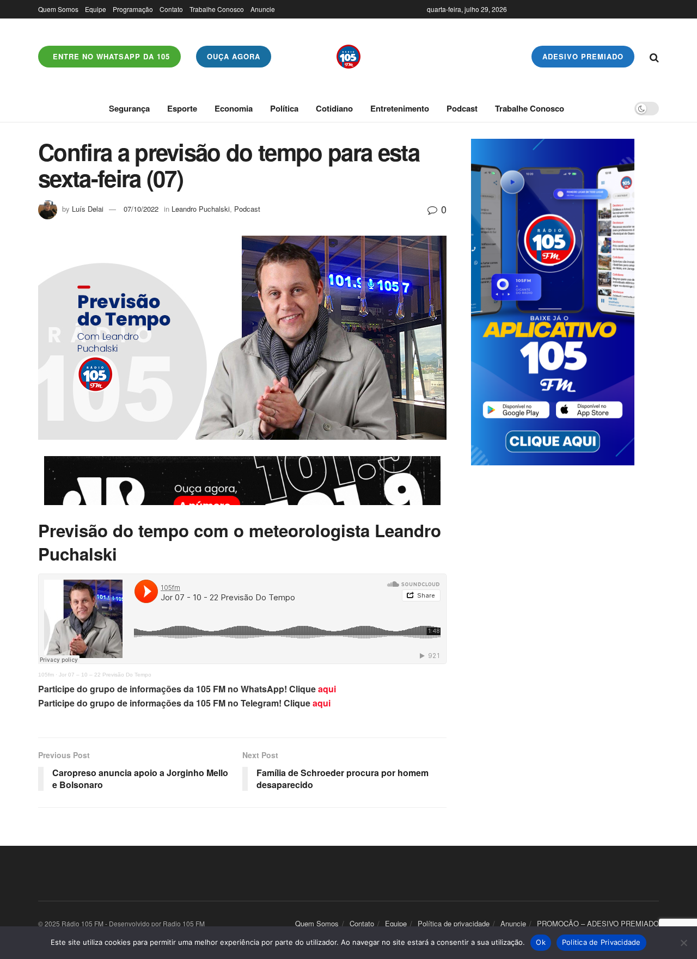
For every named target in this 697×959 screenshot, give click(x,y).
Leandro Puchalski (201, 209)
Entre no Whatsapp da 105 (110, 56)
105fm (46, 675)
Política (284, 108)
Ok (541, 942)
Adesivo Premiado (582, 56)
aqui (327, 689)
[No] (683, 942)
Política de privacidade (454, 923)
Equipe (95, 9)
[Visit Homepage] (348, 56)
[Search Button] (654, 56)
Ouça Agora (233, 56)
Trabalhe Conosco (216, 9)
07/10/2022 (141, 209)
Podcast (462, 108)
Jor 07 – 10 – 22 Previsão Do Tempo (105, 675)
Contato (171, 9)
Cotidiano (334, 108)
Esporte (182, 108)
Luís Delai (87, 209)
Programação (133, 9)
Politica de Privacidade (601, 942)
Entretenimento (399, 108)
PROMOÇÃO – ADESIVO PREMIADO (598, 923)
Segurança (129, 108)
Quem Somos (58, 9)
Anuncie (262, 9)
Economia (234, 108)
